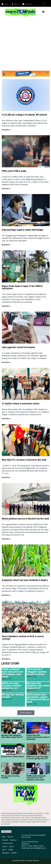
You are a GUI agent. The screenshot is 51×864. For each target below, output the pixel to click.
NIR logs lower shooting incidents (13, 695)
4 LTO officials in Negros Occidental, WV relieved (24, 114)
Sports (11, 846)
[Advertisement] (25, 44)
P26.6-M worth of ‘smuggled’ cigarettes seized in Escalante (37, 671)
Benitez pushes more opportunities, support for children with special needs (38, 698)
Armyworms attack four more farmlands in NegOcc (25, 580)
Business (13, 840)
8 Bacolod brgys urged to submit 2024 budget (22, 229)
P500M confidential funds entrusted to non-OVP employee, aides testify (13, 673)
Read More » (6, 130)
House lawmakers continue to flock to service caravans (23, 637)
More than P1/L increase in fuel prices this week (24, 459)
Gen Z (4, 850)
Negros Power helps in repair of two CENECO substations (22, 287)
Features (5, 840)
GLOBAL (14, 853)
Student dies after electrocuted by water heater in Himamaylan (38, 737)
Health (10, 850)
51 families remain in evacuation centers (21, 403)
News (4, 837)
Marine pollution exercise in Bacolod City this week (25, 518)
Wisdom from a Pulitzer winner (12, 757)
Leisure (4, 846)
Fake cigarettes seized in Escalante (18, 347)
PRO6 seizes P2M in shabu (14, 171)
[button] (44, 3)
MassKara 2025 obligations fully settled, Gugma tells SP (38, 685)
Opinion (10, 837)
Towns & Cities (7, 843)
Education (5, 853)
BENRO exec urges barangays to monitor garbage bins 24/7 (11, 685)
